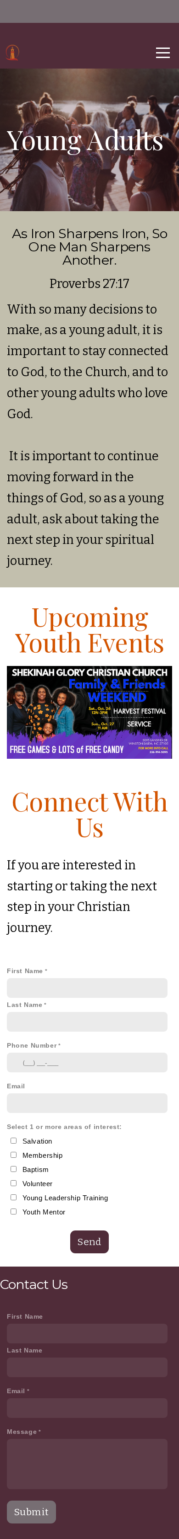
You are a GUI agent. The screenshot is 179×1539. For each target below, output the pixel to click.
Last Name (24, 1004)
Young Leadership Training (65, 1198)
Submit (31, 1512)
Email (16, 1086)
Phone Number (31, 1045)
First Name (25, 971)
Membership (42, 1155)
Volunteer (37, 1184)
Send (89, 1242)
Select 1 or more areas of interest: (64, 1127)
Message (22, 1431)
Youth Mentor (44, 1212)
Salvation (37, 1141)
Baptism (35, 1169)
